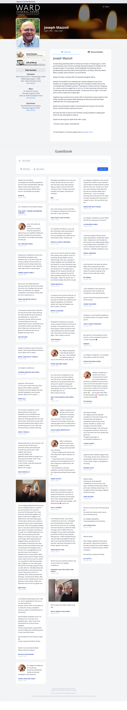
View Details (30, 83)
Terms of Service (68, 690)
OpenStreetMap (65, 693)
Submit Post (102, 169)
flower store (88, 132)
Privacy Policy (58, 690)
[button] (30, 491)
